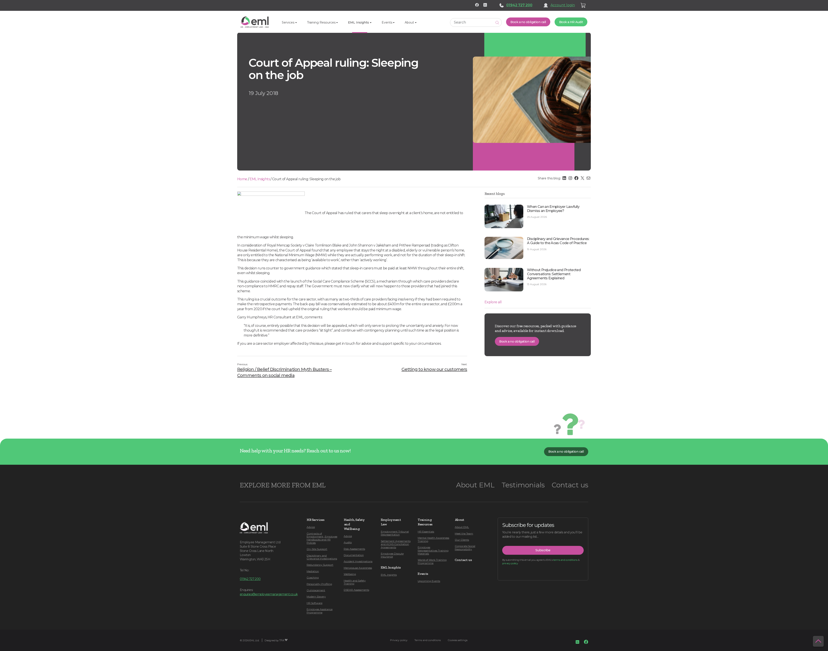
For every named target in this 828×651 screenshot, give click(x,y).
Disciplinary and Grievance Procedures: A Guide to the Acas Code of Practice (558, 241)
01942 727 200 (519, 5)
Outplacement (316, 590)
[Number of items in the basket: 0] (583, 5)
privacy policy (510, 563)
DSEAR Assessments (356, 589)
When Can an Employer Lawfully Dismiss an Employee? (553, 209)
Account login (562, 5)
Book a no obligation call (528, 22)
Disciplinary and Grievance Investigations (322, 557)
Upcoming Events (429, 581)
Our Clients (462, 539)
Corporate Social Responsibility (465, 547)
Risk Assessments (354, 548)
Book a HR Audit (571, 22)
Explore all (493, 302)
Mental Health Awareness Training (433, 539)
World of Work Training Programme (432, 561)
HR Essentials (426, 531)
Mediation (313, 571)
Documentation (354, 555)
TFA (281, 640)
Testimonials (523, 485)
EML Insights (260, 179)
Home (242, 179)
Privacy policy (399, 640)
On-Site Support (317, 549)
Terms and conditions (427, 640)
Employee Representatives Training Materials (433, 550)
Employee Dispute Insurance (392, 555)
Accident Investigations (358, 561)
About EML (475, 485)
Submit (497, 23)
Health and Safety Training (355, 582)
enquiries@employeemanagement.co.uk (269, 594)
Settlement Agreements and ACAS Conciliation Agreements (396, 544)
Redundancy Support (320, 564)
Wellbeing (350, 574)
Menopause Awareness (358, 567)
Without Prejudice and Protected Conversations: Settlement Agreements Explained (554, 274)
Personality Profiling (319, 584)
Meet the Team (464, 533)
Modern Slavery (316, 596)
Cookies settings (457, 640)
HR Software (314, 603)
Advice (311, 527)
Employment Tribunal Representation (395, 533)
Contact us (570, 485)
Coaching (313, 577)
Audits (348, 542)
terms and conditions (565, 559)
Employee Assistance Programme (319, 611)
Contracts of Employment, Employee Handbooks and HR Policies (322, 538)
